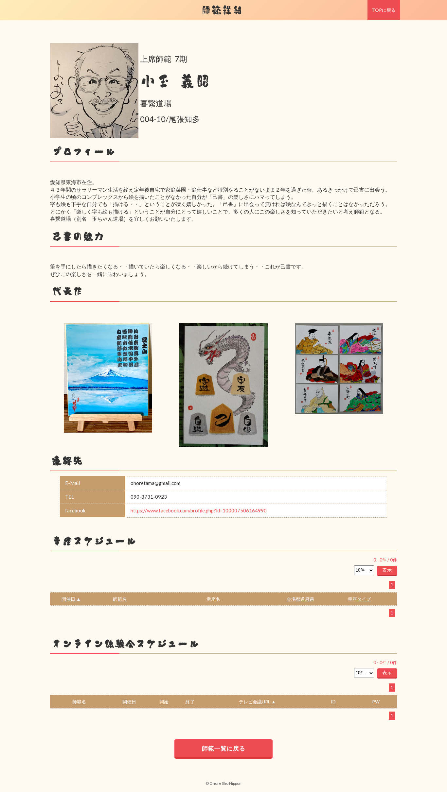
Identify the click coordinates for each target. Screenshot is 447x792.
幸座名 (213, 599)
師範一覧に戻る (223, 748)
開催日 (129, 701)
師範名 (120, 599)
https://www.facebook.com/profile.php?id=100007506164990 (199, 510)
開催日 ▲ (71, 599)
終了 (190, 701)
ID (333, 701)
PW (376, 701)
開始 (164, 701)
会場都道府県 (300, 599)
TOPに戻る (384, 10)
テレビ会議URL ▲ (257, 701)
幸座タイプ (359, 599)
